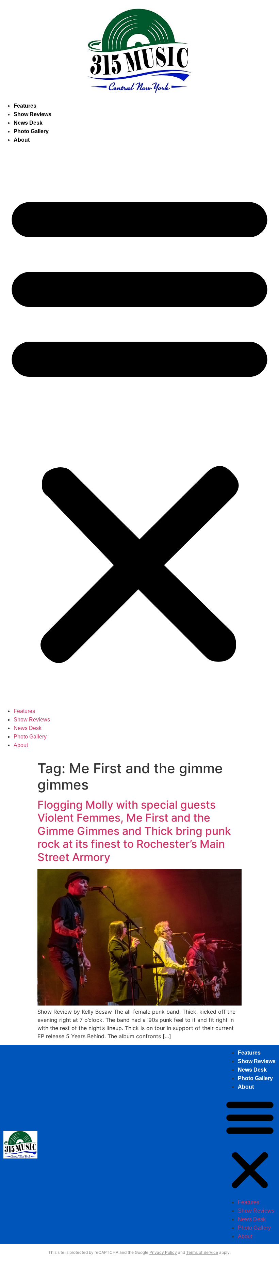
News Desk (28, 123)
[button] (139, 425)
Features (25, 106)
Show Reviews (32, 114)
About (22, 140)
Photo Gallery (31, 131)
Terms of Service (202, 1252)
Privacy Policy (163, 1252)
